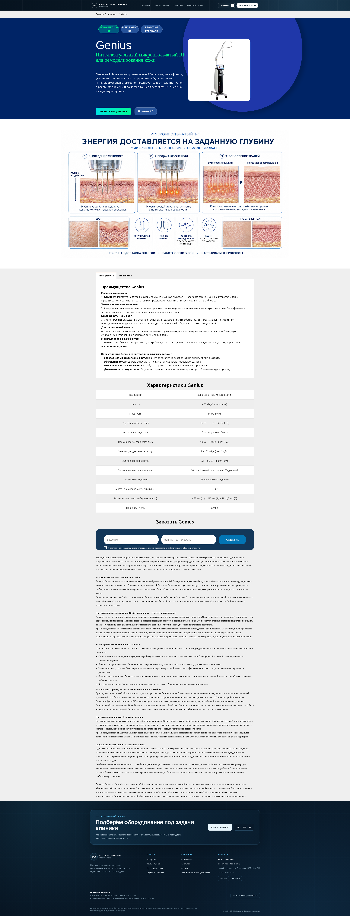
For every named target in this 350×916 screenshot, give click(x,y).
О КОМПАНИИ (177, 5)
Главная (100, 14)
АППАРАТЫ (146, 5)
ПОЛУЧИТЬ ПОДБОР (247, 5)
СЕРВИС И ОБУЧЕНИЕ (194, 5)
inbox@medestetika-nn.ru (229, 864)
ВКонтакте (236, 878)
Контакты (185, 864)
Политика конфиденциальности (195, 873)
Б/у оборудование (155, 868)
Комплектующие (154, 864)
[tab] (106, 276)
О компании (186, 859)
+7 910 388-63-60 (244, 827)
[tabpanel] (175, 328)
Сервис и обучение (155, 873)
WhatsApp (223, 878)
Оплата (184, 868)
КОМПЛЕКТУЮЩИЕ (161, 5)
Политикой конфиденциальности (185, 548)
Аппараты (112, 14)
